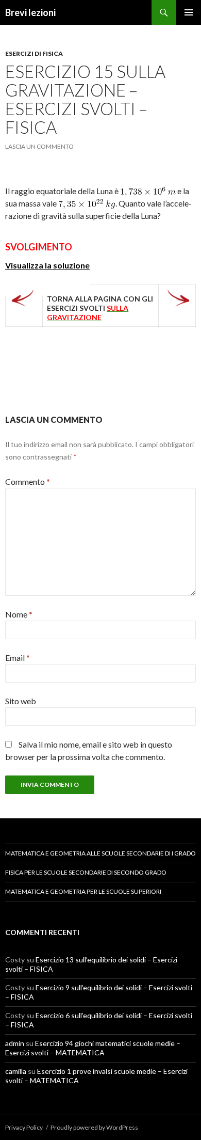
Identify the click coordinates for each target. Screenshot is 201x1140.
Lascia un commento (39, 146)
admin (14, 1043)
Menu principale (188, 12)
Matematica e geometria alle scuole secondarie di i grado (100, 853)
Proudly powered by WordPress (94, 1127)
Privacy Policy (24, 1127)
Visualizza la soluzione (47, 265)
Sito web (20, 701)
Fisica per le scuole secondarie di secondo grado (85, 872)
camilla (15, 1071)
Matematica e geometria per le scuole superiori (83, 891)
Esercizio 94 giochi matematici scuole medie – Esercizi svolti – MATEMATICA (92, 1048)
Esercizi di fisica (34, 53)
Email (17, 657)
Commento (27, 481)
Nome (18, 614)
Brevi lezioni (30, 12)
